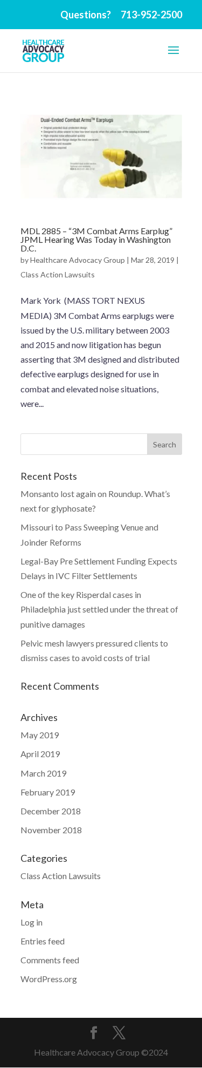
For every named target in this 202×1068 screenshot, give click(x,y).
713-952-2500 (151, 15)
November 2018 (51, 830)
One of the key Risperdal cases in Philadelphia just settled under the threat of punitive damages (99, 609)
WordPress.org (48, 979)
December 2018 (50, 811)
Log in (31, 922)
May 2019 (39, 735)
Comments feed (49, 960)
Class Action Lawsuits (57, 274)
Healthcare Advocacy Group (77, 259)
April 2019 (40, 754)
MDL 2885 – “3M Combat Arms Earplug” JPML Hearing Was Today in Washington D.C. (96, 239)
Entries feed (42, 941)
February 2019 (47, 792)
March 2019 (43, 773)
